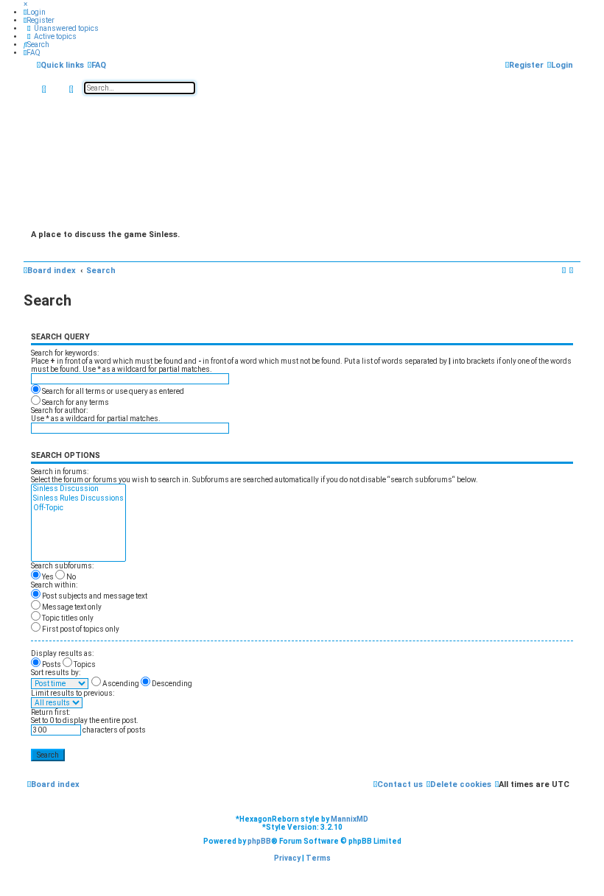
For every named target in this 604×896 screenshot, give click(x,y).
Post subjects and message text (94, 596)
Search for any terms (75, 402)
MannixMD (349, 819)
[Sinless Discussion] (78, 489)
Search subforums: (62, 566)
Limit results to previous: (72, 693)
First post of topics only (80, 629)
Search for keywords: (65, 353)
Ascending (120, 684)
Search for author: (59, 410)
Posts (51, 664)
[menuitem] (35, 12)
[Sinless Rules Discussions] (78, 499)
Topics (84, 664)
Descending (171, 684)
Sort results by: (55, 673)
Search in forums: (59, 472)
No (70, 577)
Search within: (54, 585)
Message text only (71, 607)
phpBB (259, 841)
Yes (47, 577)
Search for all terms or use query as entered (112, 391)
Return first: (50, 712)
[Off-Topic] (78, 508)
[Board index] (302, 161)
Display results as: (62, 653)
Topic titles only (67, 618)
